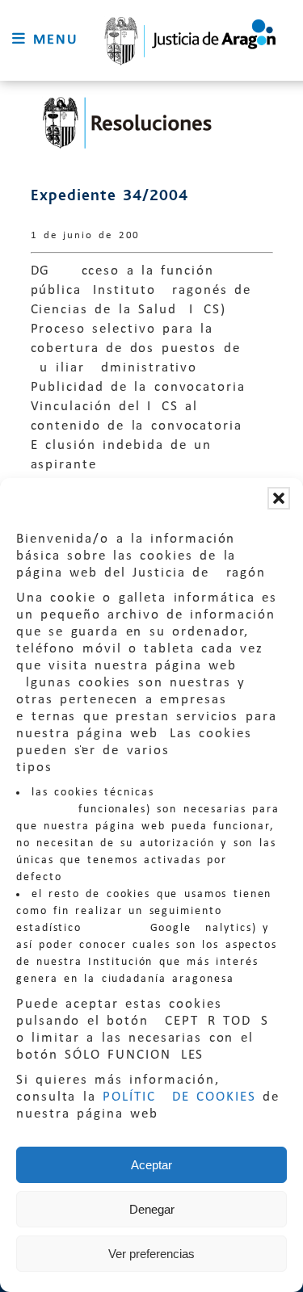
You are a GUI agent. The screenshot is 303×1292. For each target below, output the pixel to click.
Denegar (152, 1209)
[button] (279, 498)
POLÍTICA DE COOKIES (179, 1097)
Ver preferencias (151, 1254)
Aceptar (151, 1165)
